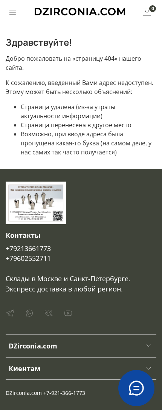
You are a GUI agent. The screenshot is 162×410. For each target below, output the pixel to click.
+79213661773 (28, 248)
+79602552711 (28, 258)
